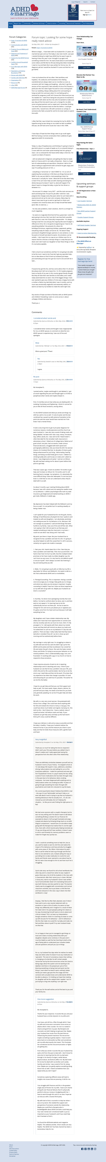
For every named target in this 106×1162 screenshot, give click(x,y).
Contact (93, 2)
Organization (15, 80)
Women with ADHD (16, 75)
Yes (38, 359)
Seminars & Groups (39, 23)
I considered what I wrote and (44, 318)
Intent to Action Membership (87, 233)
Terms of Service (14, 1154)
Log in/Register (76, 2)
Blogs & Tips (17, 23)
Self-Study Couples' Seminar (87, 225)
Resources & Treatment (74, 23)
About (10, 26)
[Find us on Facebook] (82, 1149)
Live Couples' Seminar (85, 201)
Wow (37, 343)
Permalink (70, 321)
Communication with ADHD (19, 45)
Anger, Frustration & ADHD (44, 48)
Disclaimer (12, 1156)
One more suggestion (45, 999)
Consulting (62, 23)
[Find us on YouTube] (88, 1149)
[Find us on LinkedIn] (92, 1149)
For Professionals (88, 23)
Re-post (36, 377)
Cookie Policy (13, 1150)
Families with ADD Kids (17, 78)
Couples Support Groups (86, 217)
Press (11, 1147)
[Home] (24, 10)
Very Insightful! (41, 739)
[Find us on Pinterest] (85, 1149)
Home (10, 23)
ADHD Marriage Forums (18, 88)
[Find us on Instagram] (95, 1149)
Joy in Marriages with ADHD (19, 66)
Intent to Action (51, 23)
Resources (14, 83)
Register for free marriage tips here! (85, 260)
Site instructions (14, 1149)
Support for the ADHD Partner (20, 58)
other (12, 85)
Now (89, 15)
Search (85, 2)
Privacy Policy (13, 1152)
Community (27, 23)
